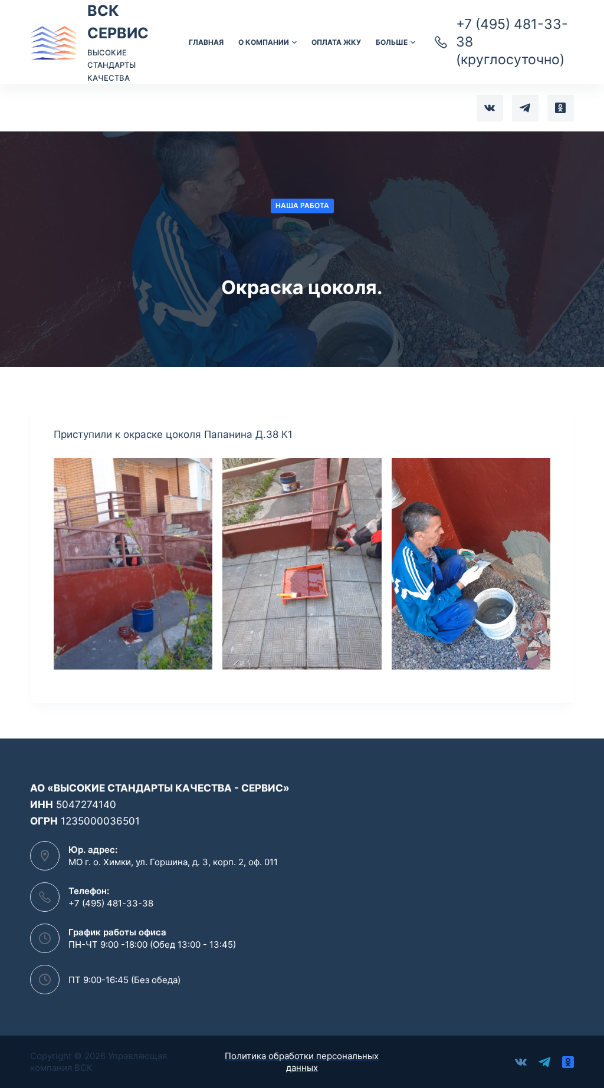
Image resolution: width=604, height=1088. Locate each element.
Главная (206, 42)
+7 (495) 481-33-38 (110, 903)
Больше (392, 42)
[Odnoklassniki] (560, 108)
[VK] (490, 108)
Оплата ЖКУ (336, 42)
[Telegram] (525, 108)
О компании (263, 42)
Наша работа (302, 205)
